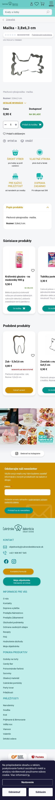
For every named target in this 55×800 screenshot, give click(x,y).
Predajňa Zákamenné (13, 617)
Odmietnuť (14, 792)
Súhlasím (41, 792)
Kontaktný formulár (18, 572)
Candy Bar (8, 664)
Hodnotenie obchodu (13, 641)
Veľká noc (7, 724)
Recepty (7, 632)
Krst (5, 715)
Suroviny (7, 673)
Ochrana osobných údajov (15, 627)
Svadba (6, 710)
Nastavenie (27, 782)
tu (29, 775)
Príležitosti (8, 692)
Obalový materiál (11, 678)
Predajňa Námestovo (13, 613)
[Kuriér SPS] (17, 757)
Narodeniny (8, 705)
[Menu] (51, 4)
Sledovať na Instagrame (30, 454)
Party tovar (8, 687)
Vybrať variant (19, 390)
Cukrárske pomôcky (12, 683)
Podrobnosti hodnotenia (42, 35)
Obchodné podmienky (13, 622)
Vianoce (7, 729)
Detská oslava (9, 739)
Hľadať (48, 12)
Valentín (7, 734)
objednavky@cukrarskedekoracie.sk (26, 547)
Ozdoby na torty (10, 659)
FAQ (5, 637)
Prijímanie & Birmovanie (14, 719)
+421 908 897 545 (17, 553)
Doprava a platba (11, 608)
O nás (6, 598)
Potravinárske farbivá (13, 668)
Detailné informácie (13, 103)
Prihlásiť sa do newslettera (19, 510)
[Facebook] (5, 561)
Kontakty (7, 603)
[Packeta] (37, 757)
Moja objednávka (11, 646)
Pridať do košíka (29, 124)
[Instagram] (13, 561)
